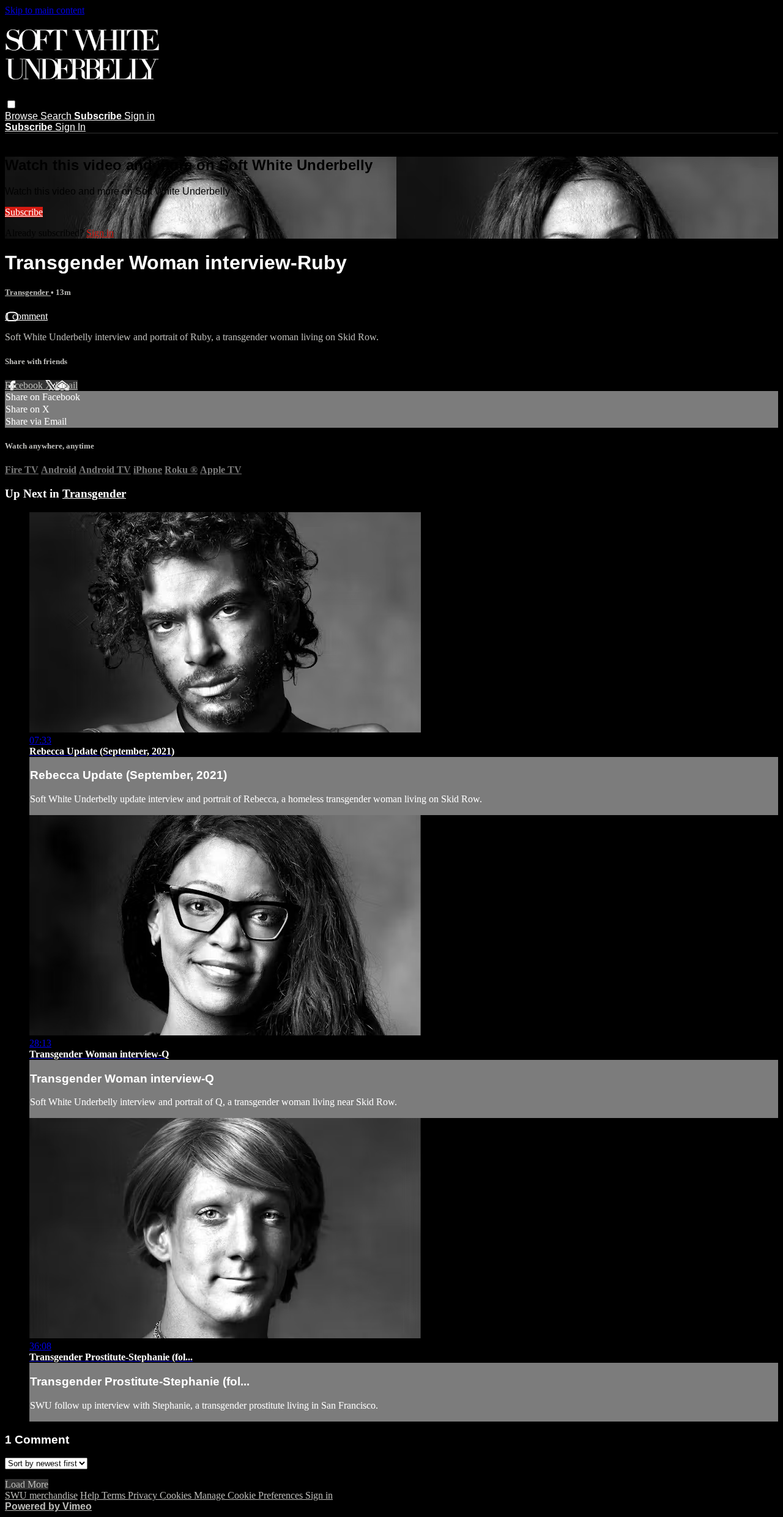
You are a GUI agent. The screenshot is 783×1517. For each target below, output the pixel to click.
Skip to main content (44, 10)
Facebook (25, 385)
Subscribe (24, 212)
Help (91, 1495)
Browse (22, 116)
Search (57, 116)
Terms (115, 1495)
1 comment (26, 316)
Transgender (28, 292)
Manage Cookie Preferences (249, 1495)
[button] (11, 104)
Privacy (144, 1495)
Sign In (70, 127)
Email (66, 385)
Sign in (139, 116)
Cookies (177, 1495)
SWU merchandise (41, 1495)
